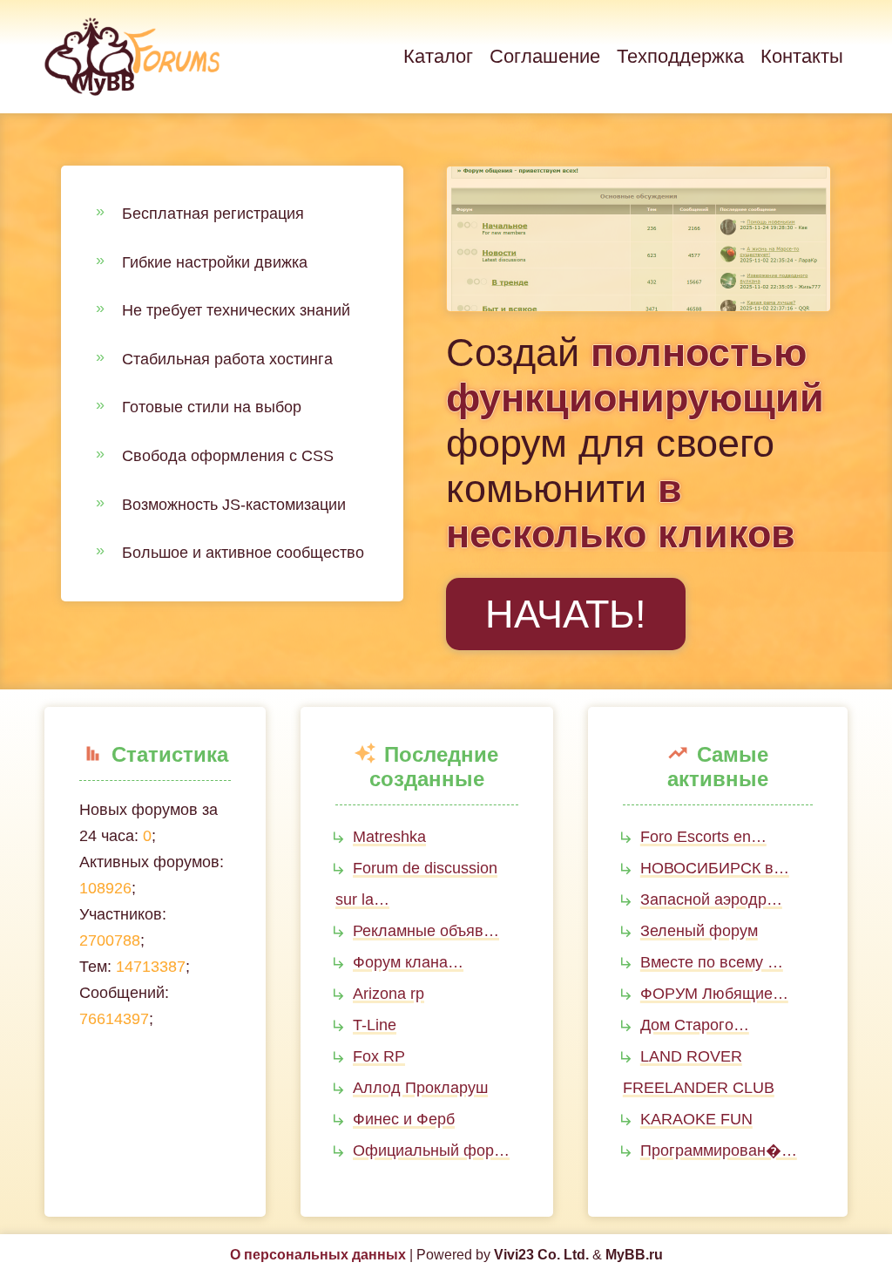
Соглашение (545, 56)
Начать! (565, 614)
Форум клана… (408, 962)
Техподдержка (680, 56)
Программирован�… (718, 1150)
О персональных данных (318, 1254)
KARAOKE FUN (696, 1119)
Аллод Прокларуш (420, 1087)
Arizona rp (388, 993)
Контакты (801, 56)
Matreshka (389, 836)
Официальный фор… (431, 1150)
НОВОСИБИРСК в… (714, 868)
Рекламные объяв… (426, 931)
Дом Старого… (694, 1025)
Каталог (438, 56)
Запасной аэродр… (711, 899)
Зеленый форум (699, 931)
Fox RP (379, 1056)
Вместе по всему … (711, 962)
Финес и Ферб (404, 1119)
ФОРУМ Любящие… (714, 993)
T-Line (374, 1025)
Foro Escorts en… (703, 836)
